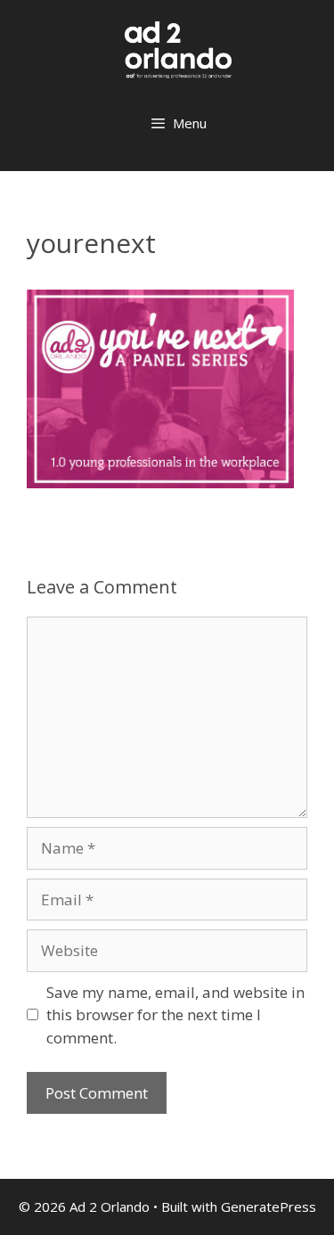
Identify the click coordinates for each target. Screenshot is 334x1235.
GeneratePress (268, 1206)
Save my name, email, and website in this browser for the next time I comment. (175, 1015)
